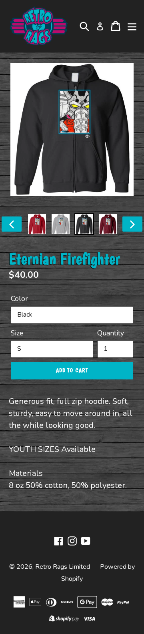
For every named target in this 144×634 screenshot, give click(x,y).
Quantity (110, 333)
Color (19, 298)
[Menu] (132, 26)
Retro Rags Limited (62, 566)
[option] (37, 224)
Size (17, 333)
